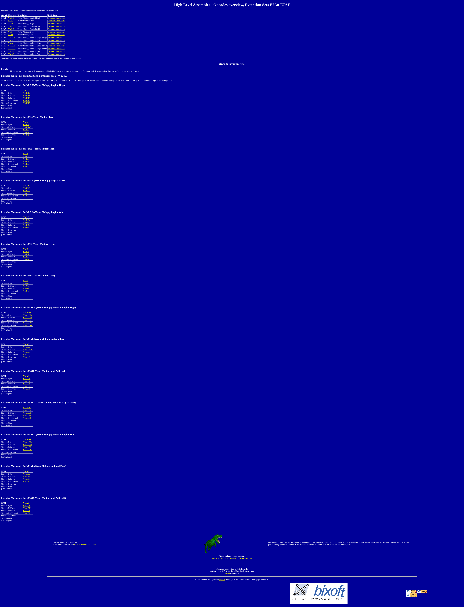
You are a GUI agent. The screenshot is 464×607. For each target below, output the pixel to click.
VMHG (26, 164)
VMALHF (27, 320)
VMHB (26, 156)
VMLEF (26, 193)
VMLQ (26, 135)
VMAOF (26, 511)
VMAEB (26, 474)
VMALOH (27, 445)
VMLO (11, 29)
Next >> (248, 558)
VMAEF (26, 479)
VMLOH (26, 222)
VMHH (26, 159)
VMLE (11, 26)
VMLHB (26, 93)
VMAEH (26, 476)
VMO (10, 35)
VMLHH (26, 95)
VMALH (11, 37)
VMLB (26, 125)
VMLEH (26, 191)
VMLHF (26, 98)
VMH (10, 23)
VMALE (11, 46)
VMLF (26, 130)
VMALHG (27, 323)
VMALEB (27, 410)
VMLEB (26, 188)
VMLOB (26, 220)
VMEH (26, 254)
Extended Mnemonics (56, 18)
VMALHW (27, 349)
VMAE (11, 51)
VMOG (26, 291)
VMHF (26, 161)
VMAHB (26, 379)
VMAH (11, 43)
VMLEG (26, 196)
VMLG (26, 132)
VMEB (26, 252)
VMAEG (26, 481)
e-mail (227, 573)
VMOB (26, 283)
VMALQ (26, 357)
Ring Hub (224, 558)
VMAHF (26, 384)
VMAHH (27, 381)
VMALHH (27, 318)
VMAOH (27, 508)
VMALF (26, 352)
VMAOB (26, 506)
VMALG (26, 354)
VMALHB (27, 315)
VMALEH (27, 413)
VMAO (11, 54)
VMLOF (26, 225)
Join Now (215, 558)
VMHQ (26, 166)
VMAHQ (27, 389)
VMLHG (26, 101)
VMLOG (26, 227)
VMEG (26, 259)
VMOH (26, 286)
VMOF (26, 288)
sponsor (222, 580)
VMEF (26, 257)
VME (10, 32)
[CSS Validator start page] (422, 593)
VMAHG (27, 386)
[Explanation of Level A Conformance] (411, 596)
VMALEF (27, 415)
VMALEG (27, 418)
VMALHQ (27, 325)
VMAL (11, 40)
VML (10, 21)
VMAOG (27, 513)
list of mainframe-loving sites (85, 544)
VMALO (11, 49)
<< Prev (241, 558)
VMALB (26, 347)
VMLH (11, 18)
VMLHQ (26, 103)
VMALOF (27, 447)
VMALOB (27, 442)
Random (233, 558)
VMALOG (27, 450)
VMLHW (27, 127)
